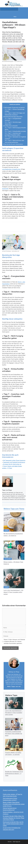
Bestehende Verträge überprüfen (12, 116)
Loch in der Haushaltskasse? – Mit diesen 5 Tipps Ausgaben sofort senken (13, 592)
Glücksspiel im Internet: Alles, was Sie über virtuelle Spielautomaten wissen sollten (13, 823)
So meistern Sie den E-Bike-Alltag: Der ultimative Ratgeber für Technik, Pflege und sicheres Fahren (13, 818)
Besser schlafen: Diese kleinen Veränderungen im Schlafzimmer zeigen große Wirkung (14, 804)
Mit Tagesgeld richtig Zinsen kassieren (14, 460)
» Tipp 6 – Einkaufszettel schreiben (15, 131)
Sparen (6, 530)
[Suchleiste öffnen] (14, 12)
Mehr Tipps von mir (14, 686)
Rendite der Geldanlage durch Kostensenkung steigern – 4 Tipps (14, 773)
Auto (5, 558)
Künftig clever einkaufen (10, 126)
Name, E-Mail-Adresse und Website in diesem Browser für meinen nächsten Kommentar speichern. (14, 641)
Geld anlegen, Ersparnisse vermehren (14, 107)
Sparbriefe (5, 189)
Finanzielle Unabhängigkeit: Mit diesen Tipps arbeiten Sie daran (13, 733)
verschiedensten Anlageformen (11, 169)
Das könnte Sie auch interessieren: (13, 144)
